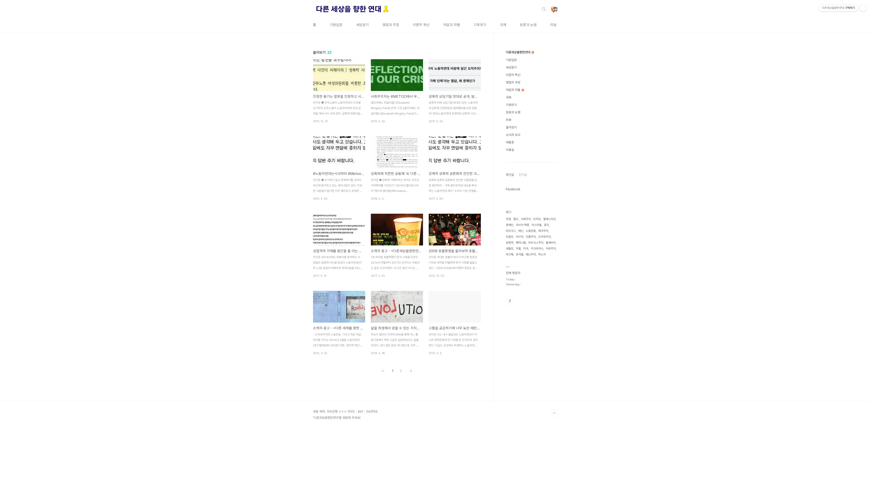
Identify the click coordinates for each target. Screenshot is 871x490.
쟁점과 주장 (390, 25)
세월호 (510, 142)
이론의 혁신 (421, 25)
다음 (410, 371)
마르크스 (511, 231)
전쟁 (508, 219)
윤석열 (519, 254)
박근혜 (509, 254)
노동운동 (531, 231)
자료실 (510, 150)
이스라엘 (536, 225)
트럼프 (509, 236)
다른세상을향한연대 (518, 52)
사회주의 (526, 219)
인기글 (523, 174)
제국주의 (543, 231)
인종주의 (531, 236)
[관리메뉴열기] (863, 8)
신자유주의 (544, 236)
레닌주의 (531, 254)
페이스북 (510, 301)
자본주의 (551, 248)
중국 (546, 225)
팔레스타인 (549, 219)
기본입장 (336, 25)
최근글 (510, 174)
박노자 (542, 254)
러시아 (519, 236)
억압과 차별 (451, 25)
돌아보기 (511, 127)
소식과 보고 (513, 135)
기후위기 (480, 25)
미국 (525, 248)
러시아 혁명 (522, 225)
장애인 (509, 225)
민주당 (537, 219)
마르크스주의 (535, 242)
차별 (518, 248)
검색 (544, 9)
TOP (554, 413)
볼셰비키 (551, 242)
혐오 (515, 219)
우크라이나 (537, 248)
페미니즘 (521, 242)
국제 (503, 25)
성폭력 (509, 242)
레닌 (520, 231)
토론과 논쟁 (528, 25)
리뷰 (553, 25)
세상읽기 (362, 25)
